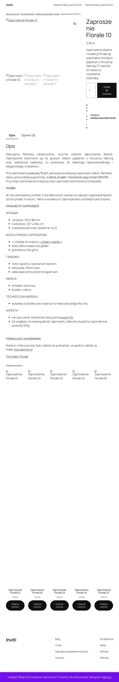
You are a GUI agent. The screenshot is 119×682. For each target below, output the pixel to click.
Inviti (9, 5)
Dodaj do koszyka (106, 90)
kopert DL (67, 317)
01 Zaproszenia (27, 14)
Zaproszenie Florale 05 (104, 591)
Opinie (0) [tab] (28, 135)
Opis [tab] (12, 135)
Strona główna (12, 14)
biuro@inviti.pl (23, 349)
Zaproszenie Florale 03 (59, 591)
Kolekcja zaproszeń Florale (47, 14)
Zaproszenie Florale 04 (82, 591)
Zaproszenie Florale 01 (15, 591)
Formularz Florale (17, 356)
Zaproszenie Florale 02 (37, 591)
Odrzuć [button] (106, 677)
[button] (74, 23)
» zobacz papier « (50, 242)
